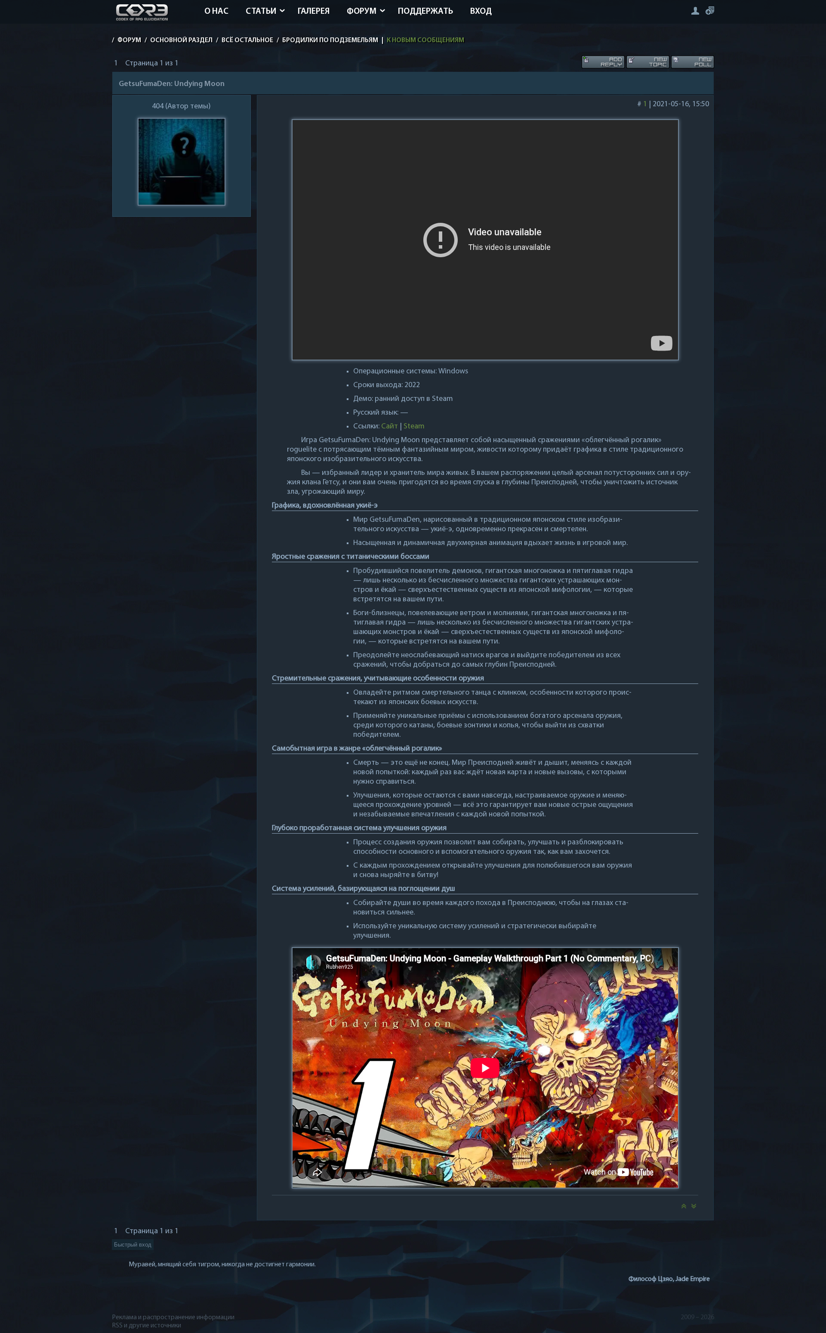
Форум (361, 11)
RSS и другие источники (146, 1325)
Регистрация (710, 10)
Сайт (389, 427)
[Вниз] (694, 1209)
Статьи (261, 11)
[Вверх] (683, 1209)
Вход (481, 11)
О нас (216, 11)
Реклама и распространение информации (173, 1317)
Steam (414, 427)
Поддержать (425, 11)
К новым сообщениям (425, 40)
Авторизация (695, 10)
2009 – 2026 (697, 1317)
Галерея (314, 11)
